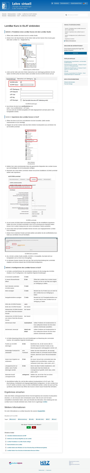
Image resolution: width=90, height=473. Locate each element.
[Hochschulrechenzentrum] (45, 463)
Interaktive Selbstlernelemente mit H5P (16, 435)
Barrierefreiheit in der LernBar (14, 444)
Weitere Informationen (70, 40)
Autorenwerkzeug (23, 419)
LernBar (32, 419)
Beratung (56, 3)
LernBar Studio (40, 419)
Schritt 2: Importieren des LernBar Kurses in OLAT (75, 32)
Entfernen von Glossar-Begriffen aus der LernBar (19, 438)
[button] (29, 427)
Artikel (45, 402)
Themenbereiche (64, 3)
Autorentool (13, 419)
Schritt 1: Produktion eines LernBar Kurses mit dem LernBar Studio (75, 29)
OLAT (48, 419)
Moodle (66, 71)
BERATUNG (75, 53)
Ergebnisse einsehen (69, 38)
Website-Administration (69, 82)
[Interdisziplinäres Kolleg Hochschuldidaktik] (74, 463)
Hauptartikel (41, 411)
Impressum (48, 470)
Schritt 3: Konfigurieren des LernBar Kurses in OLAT (75, 36)
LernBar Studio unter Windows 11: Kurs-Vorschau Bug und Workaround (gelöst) (27, 447)
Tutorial (54, 419)
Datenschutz (41, 470)
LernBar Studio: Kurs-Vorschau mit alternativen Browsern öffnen (23, 450)
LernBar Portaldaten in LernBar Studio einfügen (19, 441)
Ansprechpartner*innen (76, 3)
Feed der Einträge (68, 83)
